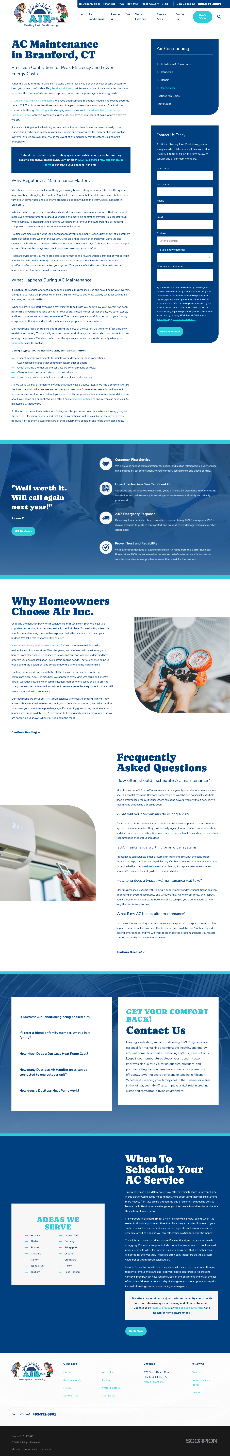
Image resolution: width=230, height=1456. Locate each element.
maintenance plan (120, 243)
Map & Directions (154, 1382)
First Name (163, 168)
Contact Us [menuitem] (181, 16)
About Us (69, 4)
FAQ (121, 4)
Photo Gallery (150, 4)
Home (67, 1372)
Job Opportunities (89, 4)
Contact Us (108, 1395)
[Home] (41, 15)
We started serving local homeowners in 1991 (38, 645)
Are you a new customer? (172, 249)
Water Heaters (111, 1388)
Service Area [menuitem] (161, 16)
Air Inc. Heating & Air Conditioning (34, 101)
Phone (160, 200)
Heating (106, 1380)
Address (162, 233)
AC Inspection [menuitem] (165, 72)
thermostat (18, 343)
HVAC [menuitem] (127, 16)
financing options (82, 399)
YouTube (196, 1392)
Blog (165, 4)
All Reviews (23, 531)
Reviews (132, 4)
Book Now (202, 17)
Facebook (197, 1372)
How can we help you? (170, 266)
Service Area (70, 1395)
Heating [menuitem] (115, 16)
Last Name (163, 184)
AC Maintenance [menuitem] (166, 88)
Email (160, 217)
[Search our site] (219, 17)
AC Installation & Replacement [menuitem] (174, 64)
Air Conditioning (72, 1380)
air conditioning (64, 88)
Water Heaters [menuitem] (140, 16)
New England (44, 110)
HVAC (48, 699)
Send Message (170, 331)
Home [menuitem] (80, 16)
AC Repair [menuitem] (163, 80)
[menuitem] (15, 1449)
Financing (109, 4)
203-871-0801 (209, 4)
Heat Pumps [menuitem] (164, 104)
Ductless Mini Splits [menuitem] (168, 96)
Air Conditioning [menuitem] (96, 16)
